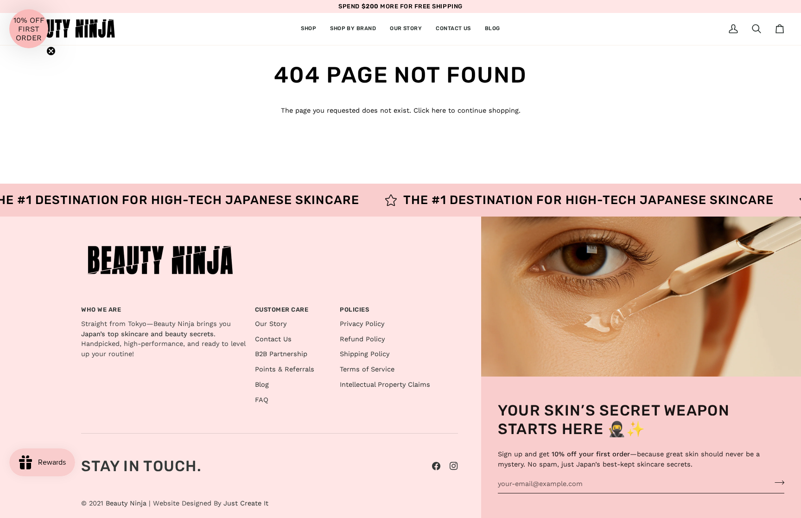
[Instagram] (454, 466)
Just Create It (245, 503)
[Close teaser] (51, 51)
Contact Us (273, 339)
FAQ (261, 400)
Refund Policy (362, 339)
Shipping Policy (364, 354)
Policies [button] (354, 309)
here (439, 111)
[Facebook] (436, 466)
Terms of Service (367, 369)
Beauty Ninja (126, 503)
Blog (262, 385)
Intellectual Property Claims (385, 385)
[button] (308, 29)
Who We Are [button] (101, 309)
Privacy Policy (362, 324)
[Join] (776, 482)
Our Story (270, 324)
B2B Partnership (281, 354)
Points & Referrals (284, 369)
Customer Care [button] (282, 309)
